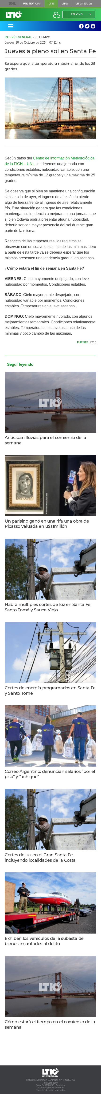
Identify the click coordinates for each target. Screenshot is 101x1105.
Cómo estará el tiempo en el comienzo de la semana (50, 1024)
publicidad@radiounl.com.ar (51, 1087)
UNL (12, 3)
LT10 (51, 3)
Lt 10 (14, 14)
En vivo (77, 14)
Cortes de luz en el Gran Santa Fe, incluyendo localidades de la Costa (40, 857)
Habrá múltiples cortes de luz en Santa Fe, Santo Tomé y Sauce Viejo (48, 607)
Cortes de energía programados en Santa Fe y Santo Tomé (50, 690)
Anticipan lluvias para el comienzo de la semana (45, 440)
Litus (65, 3)
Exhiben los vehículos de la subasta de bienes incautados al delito (44, 941)
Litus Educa (84, 3)
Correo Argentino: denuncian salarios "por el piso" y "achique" (50, 774)
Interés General (18, 37)
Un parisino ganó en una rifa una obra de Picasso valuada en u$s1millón (47, 524)
